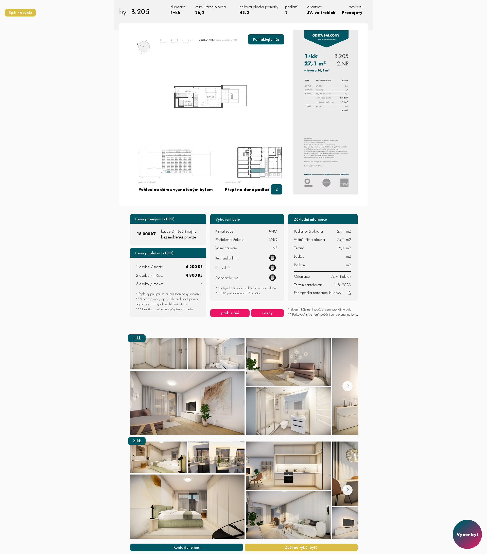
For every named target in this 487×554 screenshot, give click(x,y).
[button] (266, 39)
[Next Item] (347, 386)
